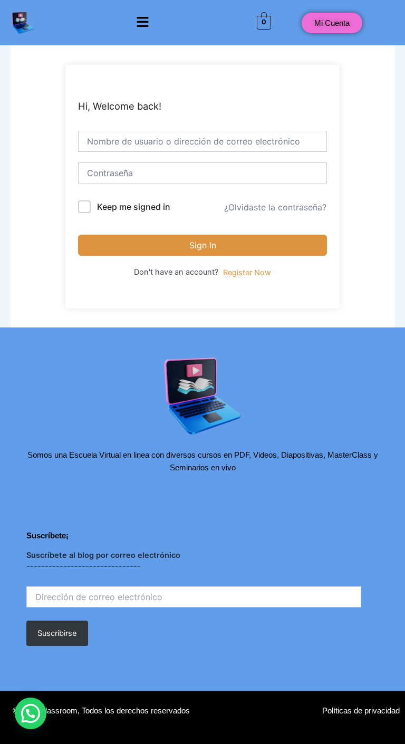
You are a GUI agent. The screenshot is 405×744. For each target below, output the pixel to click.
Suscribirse (56, 633)
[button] (142, 22)
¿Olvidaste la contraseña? (275, 207)
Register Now (247, 272)
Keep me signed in (133, 206)
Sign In (202, 245)
